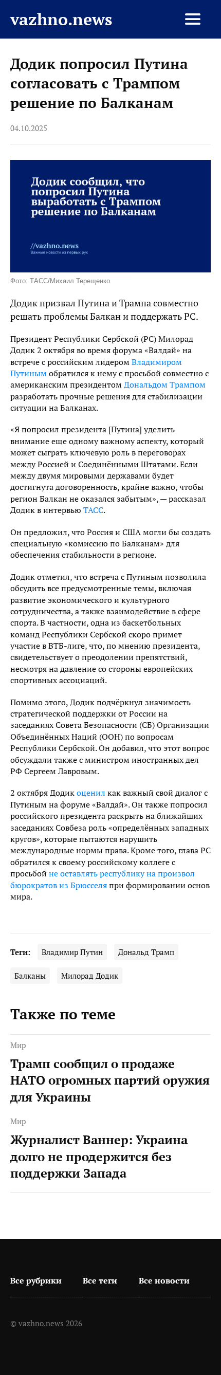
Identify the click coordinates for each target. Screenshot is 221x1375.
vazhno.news (61, 19)
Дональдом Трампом (165, 384)
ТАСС (93, 510)
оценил (91, 792)
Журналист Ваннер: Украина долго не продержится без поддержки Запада (99, 1156)
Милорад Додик (89, 976)
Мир (18, 1045)
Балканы (30, 976)
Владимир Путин (72, 952)
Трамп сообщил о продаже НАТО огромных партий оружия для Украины (110, 1080)
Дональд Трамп (146, 952)
